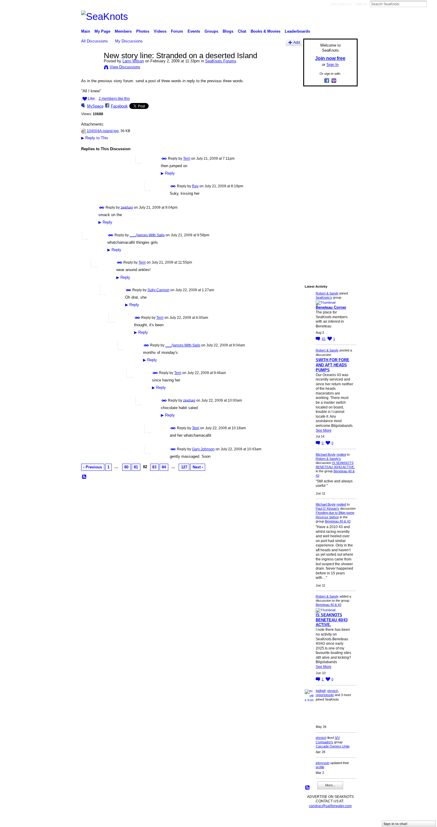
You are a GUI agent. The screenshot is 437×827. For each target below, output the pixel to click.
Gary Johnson (203, 449)
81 (136, 467)
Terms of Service (344, 820)
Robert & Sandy (327, 293)
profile (320, 767)
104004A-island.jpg (103, 131)
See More (323, 430)
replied (341, 454)
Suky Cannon (158, 290)
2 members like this (114, 98)
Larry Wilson (133, 61)
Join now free (341, 4)
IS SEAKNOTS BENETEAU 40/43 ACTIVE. (332, 620)
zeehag (127, 207)
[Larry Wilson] (90, 68)
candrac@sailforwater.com (330, 806)
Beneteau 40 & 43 (337, 521)
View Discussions (125, 67)
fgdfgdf (321, 691)
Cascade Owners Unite (333, 746)
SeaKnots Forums (220, 61)
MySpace (95, 106)
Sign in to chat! (395, 824)
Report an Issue (313, 820)
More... (330, 785)
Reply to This (94, 138)
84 (164, 467)
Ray (195, 186)
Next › (198, 467)
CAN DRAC (122, 820)
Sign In (361, 4)
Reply (168, 173)
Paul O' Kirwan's (327, 508)
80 (126, 467)
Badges (290, 820)
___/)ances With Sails (147, 235)
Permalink (164, 158)
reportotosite (325, 695)
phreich (332, 691)
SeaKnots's (324, 297)
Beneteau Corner (331, 307)
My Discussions (129, 41)
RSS (84, 477)
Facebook (119, 106)
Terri (186, 158)
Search (431, 4)
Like (91, 98)
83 (154, 467)
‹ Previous (92, 467)
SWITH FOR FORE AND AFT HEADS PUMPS (332, 365)
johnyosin (322, 763)
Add (296, 42)
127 (184, 467)
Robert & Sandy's (328, 458)
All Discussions (94, 41)
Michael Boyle (326, 454)
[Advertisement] (328, 180)
